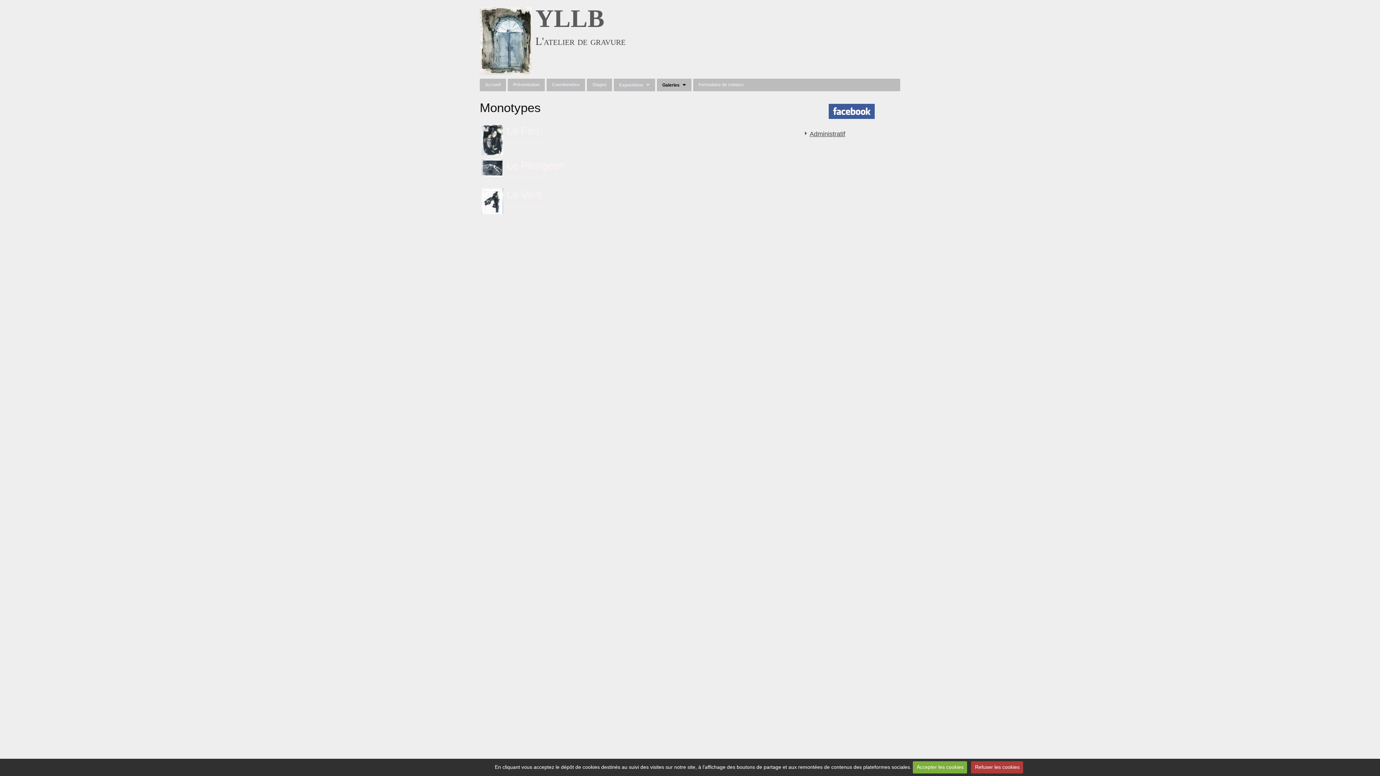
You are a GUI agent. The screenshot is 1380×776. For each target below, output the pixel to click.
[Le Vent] (492, 201)
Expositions (631, 85)
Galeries (671, 85)
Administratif (827, 134)
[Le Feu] (492, 139)
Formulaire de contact (721, 84)
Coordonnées (566, 84)
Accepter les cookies (940, 767)
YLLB (569, 18)
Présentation (526, 84)
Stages (599, 84)
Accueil (493, 84)
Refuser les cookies (997, 767)
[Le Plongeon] (492, 168)
